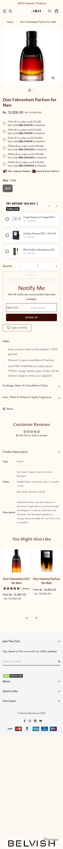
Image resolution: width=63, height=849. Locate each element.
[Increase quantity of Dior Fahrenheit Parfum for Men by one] (56, 266)
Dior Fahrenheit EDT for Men (16, 581)
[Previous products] (49, 206)
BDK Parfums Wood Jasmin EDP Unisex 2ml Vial (40, 249)
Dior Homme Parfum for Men (46, 581)
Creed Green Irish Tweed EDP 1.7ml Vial (40, 217)
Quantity (7, 266)
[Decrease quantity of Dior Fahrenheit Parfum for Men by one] (19, 266)
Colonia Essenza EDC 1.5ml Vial (39, 233)
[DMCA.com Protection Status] (31, 676)
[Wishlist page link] (49, 11)
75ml (8, 188)
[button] (11, 588)
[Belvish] (31, 11)
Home (10, 22)
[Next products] (56, 206)
